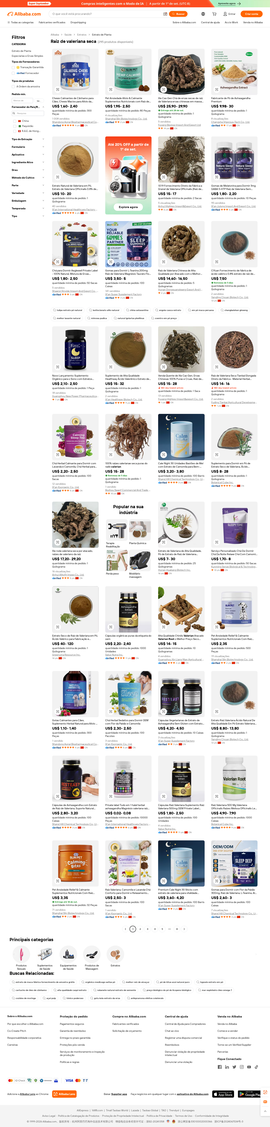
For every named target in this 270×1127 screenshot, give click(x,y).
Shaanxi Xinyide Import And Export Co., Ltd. (75, 291)
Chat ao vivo (172, 1030)
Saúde (68, 34)
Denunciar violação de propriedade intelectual (185, 1053)
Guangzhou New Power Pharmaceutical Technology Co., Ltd (75, 396)
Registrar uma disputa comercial (183, 1037)
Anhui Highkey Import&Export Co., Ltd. (180, 206)
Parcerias (222, 1051)
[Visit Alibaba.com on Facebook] (219, 1067)
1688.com (97, 1110)
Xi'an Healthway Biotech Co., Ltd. (123, 399)
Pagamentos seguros (72, 1023)
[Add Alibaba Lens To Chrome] (64, 1094)
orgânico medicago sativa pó (100, 982)
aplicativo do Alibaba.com (192, 1094)
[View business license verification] (168, 1121)
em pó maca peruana (203, 310)
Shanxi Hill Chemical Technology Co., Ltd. (181, 479)
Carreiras (12, 1044)
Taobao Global (150, 1110)
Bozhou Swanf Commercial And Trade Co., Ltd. (128, 490)
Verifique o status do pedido (233, 1037)
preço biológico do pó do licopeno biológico (169, 990)
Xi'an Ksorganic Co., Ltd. (65, 487)
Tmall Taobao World (117, 1110)
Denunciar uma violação (178, 1062)
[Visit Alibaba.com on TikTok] (256, 1067)
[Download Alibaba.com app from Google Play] (250, 1094)
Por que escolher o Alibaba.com (25, 1023)
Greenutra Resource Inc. (66, 654)
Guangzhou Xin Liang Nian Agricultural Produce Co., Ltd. (181, 659)
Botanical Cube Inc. (222, 482)
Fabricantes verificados (125, 1023)
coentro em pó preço (166, 318)
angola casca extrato (170, 310)
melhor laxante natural (68, 318)
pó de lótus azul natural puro (175, 982)
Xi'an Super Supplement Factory (123, 294)
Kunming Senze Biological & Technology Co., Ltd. (234, 566)
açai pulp (51, 998)
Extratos (82, 34)
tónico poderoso (74, 998)
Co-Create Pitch (16, 1030)
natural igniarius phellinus (131, 318)
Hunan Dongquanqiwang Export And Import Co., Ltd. (181, 289)
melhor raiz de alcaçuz (137, 982)
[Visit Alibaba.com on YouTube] (249, 1067)
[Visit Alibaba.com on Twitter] (234, 1067)
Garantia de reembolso (73, 1030)
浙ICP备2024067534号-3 (228, 1121)
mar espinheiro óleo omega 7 (217, 990)
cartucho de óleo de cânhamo (31, 990)
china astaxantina (139, 310)
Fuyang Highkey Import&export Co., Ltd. (180, 399)
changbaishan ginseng (236, 310)
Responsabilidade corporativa (24, 1037)
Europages (188, 1110)
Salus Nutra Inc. (114, 654)
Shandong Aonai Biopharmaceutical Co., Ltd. (75, 122)
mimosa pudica (99, 318)
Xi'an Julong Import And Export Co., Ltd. (233, 206)
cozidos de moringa (26, 998)
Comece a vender (227, 1030)
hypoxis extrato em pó (211, 982)
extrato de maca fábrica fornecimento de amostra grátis (45, 982)
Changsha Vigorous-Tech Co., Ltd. (230, 122)
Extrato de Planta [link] (101, 34)
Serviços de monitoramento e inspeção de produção (82, 1053)
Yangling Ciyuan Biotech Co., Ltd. (230, 297)
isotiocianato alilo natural (106, 310)
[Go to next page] (184, 929)
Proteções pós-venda (72, 1044)
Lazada (135, 1110)
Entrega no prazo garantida (75, 1037)
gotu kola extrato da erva (107, 998)
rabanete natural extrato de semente (116, 990)
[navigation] (28, 482)
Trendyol (174, 1110)
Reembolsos (172, 1044)
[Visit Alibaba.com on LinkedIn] (227, 1067)
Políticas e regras (69, 1062)
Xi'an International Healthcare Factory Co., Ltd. (75, 209)
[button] (165, 14)
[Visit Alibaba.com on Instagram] (242, 1067)
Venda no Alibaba (227, 1023)
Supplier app (119, 1094)
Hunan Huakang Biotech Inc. (174, 569)
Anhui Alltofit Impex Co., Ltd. (68, 574)
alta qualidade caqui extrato (72, 990)
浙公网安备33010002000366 (195, 1121)
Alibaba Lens (27, 1094)
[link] (265, 1092)
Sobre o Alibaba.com (19, 1016)
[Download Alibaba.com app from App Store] (223, 1094)
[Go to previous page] (125, 929)
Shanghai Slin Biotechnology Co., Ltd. (126, 118)
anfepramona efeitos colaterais (147, 998)
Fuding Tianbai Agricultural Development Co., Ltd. (234, 402)
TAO (163, 1110)
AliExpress (83, 1110)
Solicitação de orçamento (127, 1030)
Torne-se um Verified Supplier (234, 1044)
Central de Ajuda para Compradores (185, 1023)
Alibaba (55, 34)
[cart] (215, 14)
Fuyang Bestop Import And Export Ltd (179, 124)
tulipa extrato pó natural (69, 310)
